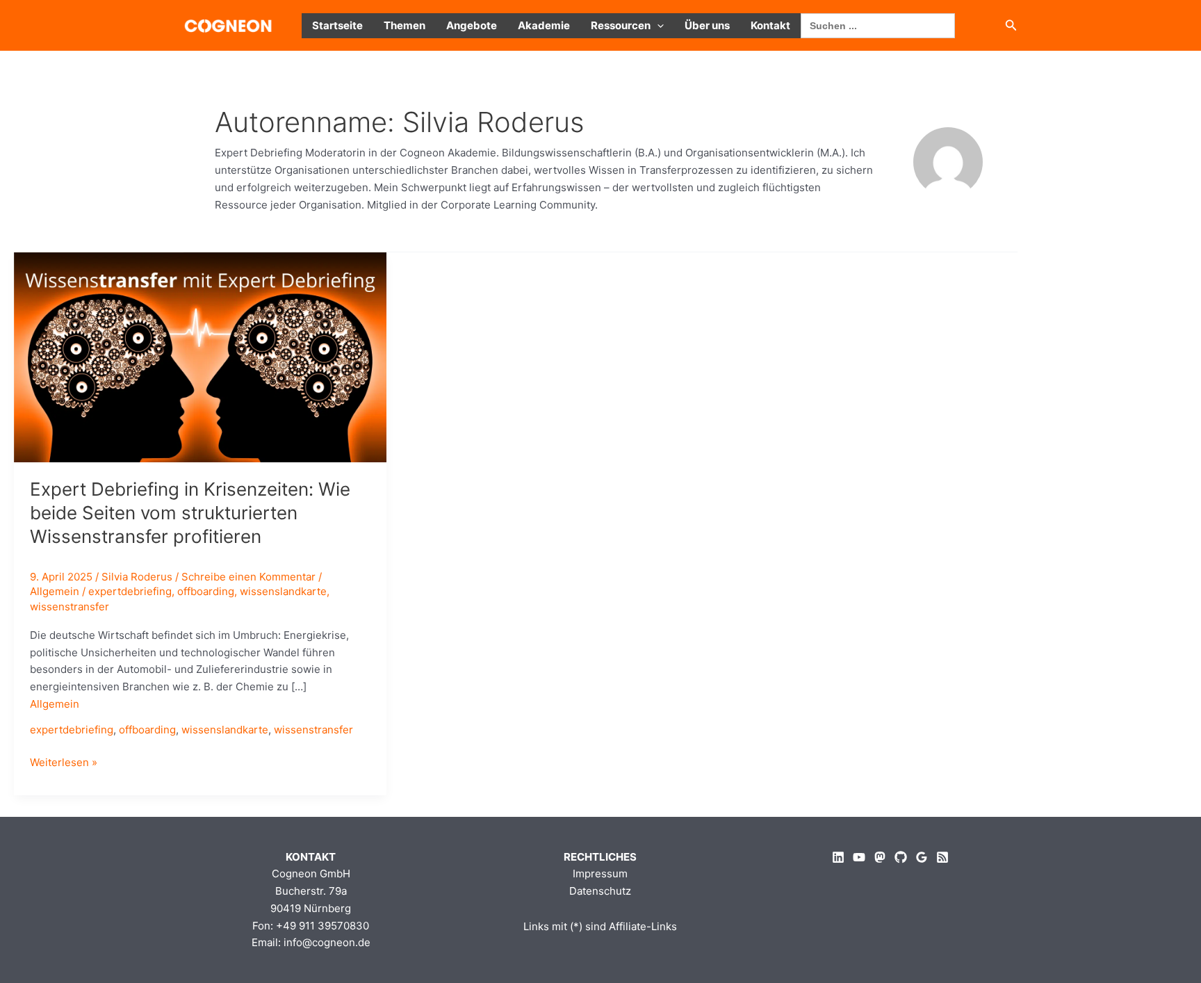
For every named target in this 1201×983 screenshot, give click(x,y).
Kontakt (770, 25)
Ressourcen (621, 25)
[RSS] (942, 857)
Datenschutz (600, 890)
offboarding (205, 591)
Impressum (600, 873)
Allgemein (54, 591)
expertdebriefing (130, 591)
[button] (657, 25)
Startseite (337, 25)
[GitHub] (900, 857)
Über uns (707, 25)
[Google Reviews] (921, 857)
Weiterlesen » (63, 763)
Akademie (544, 25)
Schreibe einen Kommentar (248, 576)
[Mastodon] (880, 857)
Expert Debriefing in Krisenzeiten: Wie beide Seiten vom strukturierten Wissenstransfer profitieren (190, 512)
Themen (404, 25)
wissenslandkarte (283, 591)
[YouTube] (859, 857)
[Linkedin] (838, 857)
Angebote (471, 25)
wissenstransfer (69, 606)
